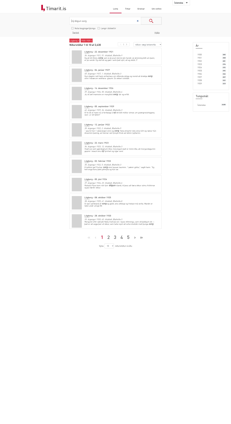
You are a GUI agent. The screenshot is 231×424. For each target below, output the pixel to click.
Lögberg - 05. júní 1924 (95, 179)
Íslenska (201, 105)
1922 (199, 60)
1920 (199, 54)
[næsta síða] (127, 44)
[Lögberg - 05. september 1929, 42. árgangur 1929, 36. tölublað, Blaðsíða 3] (77, 111)
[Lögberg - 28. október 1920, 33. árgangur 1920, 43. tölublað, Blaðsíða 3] (77, 221)
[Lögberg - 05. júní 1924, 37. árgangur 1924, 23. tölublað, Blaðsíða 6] (77, 184)
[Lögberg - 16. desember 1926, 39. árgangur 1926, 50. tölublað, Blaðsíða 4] (77, 93)
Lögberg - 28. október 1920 (97, 215)
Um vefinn (156, 8)
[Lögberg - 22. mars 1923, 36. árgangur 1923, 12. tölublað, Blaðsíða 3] (77, 148)
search (151, 21)
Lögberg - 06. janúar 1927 (97, 69)
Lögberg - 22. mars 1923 (96, 142)
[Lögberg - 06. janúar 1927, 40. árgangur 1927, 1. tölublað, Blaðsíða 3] (77, 75)
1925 (199, 70)
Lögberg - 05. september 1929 (99, 106)
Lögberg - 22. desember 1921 (98, 51)
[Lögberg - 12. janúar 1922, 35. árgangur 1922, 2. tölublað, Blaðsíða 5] (77, 130)
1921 (199, 57)
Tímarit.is (56, 8)
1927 (199, 77)
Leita (115, 8)
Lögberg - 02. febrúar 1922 (97, 161)
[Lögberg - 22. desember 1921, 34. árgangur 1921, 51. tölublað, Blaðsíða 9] (77, 57)
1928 (199, 80)
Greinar (141, 8)
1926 (199, 73)
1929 (199, 83)
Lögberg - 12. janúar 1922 (97, 124)
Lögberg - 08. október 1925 (97, 197)
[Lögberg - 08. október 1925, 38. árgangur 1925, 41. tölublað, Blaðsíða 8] (77, 202)
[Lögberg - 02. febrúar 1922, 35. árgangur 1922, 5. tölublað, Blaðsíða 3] (77, 166)
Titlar (127, 8)
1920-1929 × (86, 40)
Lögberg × (74, 40)
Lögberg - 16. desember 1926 (98, 88)
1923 (199, 64)
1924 (199, 67)
